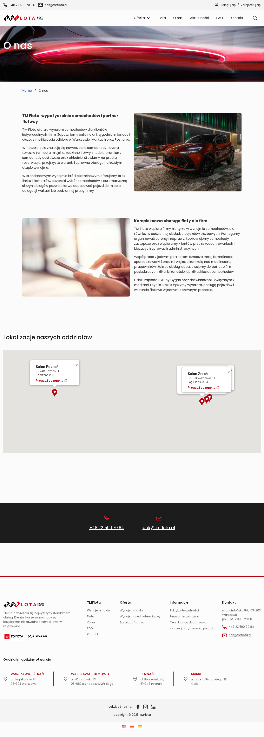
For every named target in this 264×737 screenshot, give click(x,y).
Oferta (125, 602)
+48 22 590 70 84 (22, 5)
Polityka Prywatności (184, 610)
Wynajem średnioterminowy (140, 616)
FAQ (90, 628)
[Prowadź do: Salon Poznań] (55, 393)
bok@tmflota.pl (56, 5)
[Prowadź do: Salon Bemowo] (202, 402)
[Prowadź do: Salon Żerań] (207, 400)
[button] (207, 400)
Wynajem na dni (99, 610)
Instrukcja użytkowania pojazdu (192, 628)
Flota (90, 616)
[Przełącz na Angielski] (124, 726)
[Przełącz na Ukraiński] (140, 726)
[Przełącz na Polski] (132, 726)
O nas (91, 622)
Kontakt (92, 634)
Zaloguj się (228, 5)
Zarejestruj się (251, 5)
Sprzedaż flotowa (132, 622)
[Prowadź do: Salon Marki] (209, 398)
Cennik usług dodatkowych (189, 622)
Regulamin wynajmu (184, 616)
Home (27, 90)
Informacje (179, 602)
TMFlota (94, 602)
